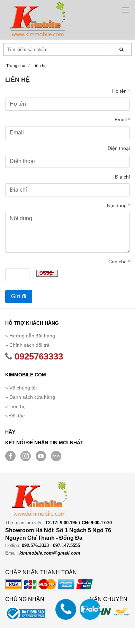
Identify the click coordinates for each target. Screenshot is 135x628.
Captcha (119, 261)
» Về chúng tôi (21, 388)
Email (122, 119)
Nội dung (118, 205)
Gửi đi (18, 296)
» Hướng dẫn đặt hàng (30, 335)
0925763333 (37, 356)
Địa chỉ (122, 177)
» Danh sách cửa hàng (30, 397)
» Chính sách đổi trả (27, 345)
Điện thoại (119, 148)
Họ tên (121, 91)
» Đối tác (15, 415)
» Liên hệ (15, 406)
